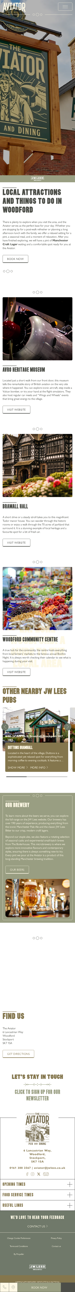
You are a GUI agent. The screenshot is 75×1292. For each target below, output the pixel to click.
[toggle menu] (65, 7)
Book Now (39, 1287)
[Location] (13, 1287)
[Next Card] (67, 726)
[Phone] (4, 1287)
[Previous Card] (4, 726)
